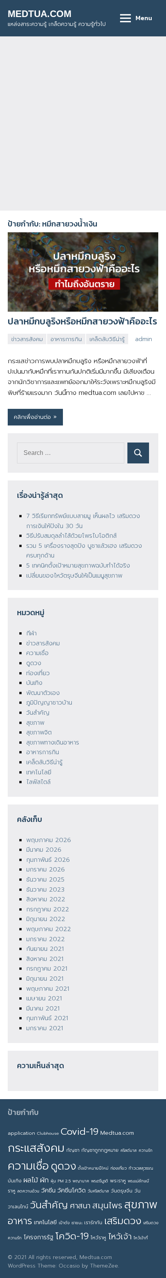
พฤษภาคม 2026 (48, 840)
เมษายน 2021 (44, 998)
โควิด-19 (72, 1236)
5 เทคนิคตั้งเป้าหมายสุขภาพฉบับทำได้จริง (78, 565)
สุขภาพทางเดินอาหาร (52, 742)
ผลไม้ (31, 1180)
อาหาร (20, 1221)
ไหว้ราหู (98, 1237)
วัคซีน (48, 1190)
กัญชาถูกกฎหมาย (100, 1150)
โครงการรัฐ (38, 1237)
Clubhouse (48, 1133)
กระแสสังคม (36, 1147)
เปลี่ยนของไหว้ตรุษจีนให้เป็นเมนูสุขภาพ (74, 575)
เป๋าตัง (64, 1223)
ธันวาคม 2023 (45, 889)
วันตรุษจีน (121, 1190)
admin (143, 339)
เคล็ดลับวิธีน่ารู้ (107, 339)
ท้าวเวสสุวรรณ (141, 1168)
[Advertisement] (83, 123)
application (21, 1133)
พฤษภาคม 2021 (47, 988)
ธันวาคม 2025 (45, 879)
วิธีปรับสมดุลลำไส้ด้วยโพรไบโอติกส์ (71, 535)
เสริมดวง (122, 1221)
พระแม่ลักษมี (138, 1181)
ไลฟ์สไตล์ (38, 782)
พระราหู (118, 1180)
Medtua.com (117, 1133)
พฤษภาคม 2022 (48, 929)
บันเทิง (34, 683)
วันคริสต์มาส (98, 1191)
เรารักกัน (93, 1222)
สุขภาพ (35, 722)
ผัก (44, 1180)
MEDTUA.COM (39, 14)
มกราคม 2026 (45, 869)
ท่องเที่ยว (38, 673)
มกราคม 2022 (45, 939)
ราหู (11, 1190)
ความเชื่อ (37, 653)
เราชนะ (76, 1223)
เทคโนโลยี (38, 772)
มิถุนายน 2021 (44, 978)
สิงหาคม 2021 (44, 959)
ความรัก (145, 1150)
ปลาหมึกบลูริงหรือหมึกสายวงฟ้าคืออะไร (82, 321)
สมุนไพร (107, 1205)
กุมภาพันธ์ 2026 (48, 860)
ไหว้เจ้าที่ (141, 1238)
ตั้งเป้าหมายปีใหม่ (93, 1168)
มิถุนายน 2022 (45, 919)
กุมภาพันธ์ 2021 (47, 1018)
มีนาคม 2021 (42, 1008)
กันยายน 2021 (45, 949)
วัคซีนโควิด (72, 1190)
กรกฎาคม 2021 (46, 968)
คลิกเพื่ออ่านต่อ (32, 417)
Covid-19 (79, 1131)
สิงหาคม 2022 (45, 899)
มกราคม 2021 (44, 1028)
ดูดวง (33, 663)
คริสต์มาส (128, 1150)
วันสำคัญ (37, 712)
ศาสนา (80, 1205)
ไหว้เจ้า (120, 1236)
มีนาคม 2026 (43, 849)
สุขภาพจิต (39, 732)
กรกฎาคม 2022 (47, 909)
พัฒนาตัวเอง (43, 693)
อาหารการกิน (66, 339)
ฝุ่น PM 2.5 (61, 1181)
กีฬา (31, 633)
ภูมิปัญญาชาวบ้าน (49, 702)
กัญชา (73, 1150)
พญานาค (81, 1181)
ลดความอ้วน (28, 1191)
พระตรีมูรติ (99, 1181)
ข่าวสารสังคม (27, 339)
